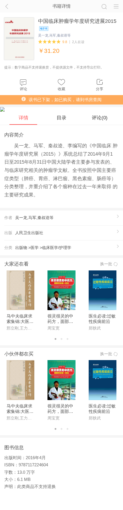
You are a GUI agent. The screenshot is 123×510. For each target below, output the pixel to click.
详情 (23, 118)
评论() (100, 118)
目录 (61, 118)
